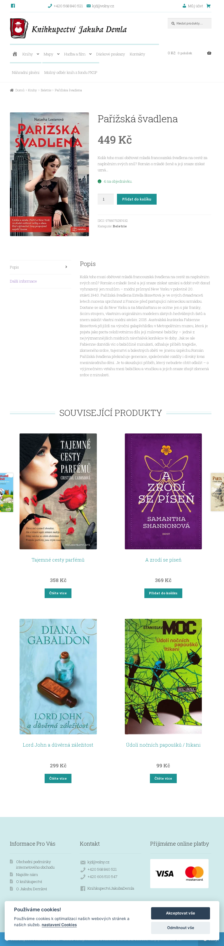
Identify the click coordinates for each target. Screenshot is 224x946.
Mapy (48, 54)
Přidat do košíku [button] (163, 593)
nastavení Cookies (59, 924)
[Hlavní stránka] (15, 54)
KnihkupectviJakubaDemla (111, 888)
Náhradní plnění (26, 72)
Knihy (27, 54)
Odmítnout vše (180, 927)
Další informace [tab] (23, 281)
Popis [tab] (14, 267)
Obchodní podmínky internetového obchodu (35, 864)
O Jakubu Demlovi (31, 888)
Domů (19, 90)
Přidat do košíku (136, 199)
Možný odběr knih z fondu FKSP (70, 72)
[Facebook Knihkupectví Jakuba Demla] (13, 5)
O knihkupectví (29, 881)
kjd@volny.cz (98, 862)
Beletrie (46, 90)
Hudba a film (74, 54)
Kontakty (137, 54)
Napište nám (27, 874)
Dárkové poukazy (110, 54)
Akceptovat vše (180, 913)
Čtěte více (58, 593)
